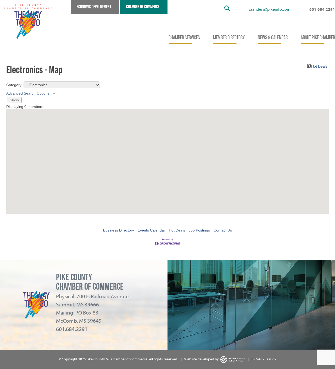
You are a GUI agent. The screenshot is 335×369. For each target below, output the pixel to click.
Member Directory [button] (229, 37)
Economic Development (94, 6)
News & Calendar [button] (273, 37)
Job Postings (199, 230)
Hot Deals (319, 66)
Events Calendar (151, 230)
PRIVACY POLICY (264, 359)
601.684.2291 (322, 9)
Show (14, 100)
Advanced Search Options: (28, 93)
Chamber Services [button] (184, 37)
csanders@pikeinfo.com (269, 9)
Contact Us (223, 230)
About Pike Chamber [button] (318, 37)
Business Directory (118, 230)
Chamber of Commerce (142, 6)
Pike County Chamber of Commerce (90, 281)
